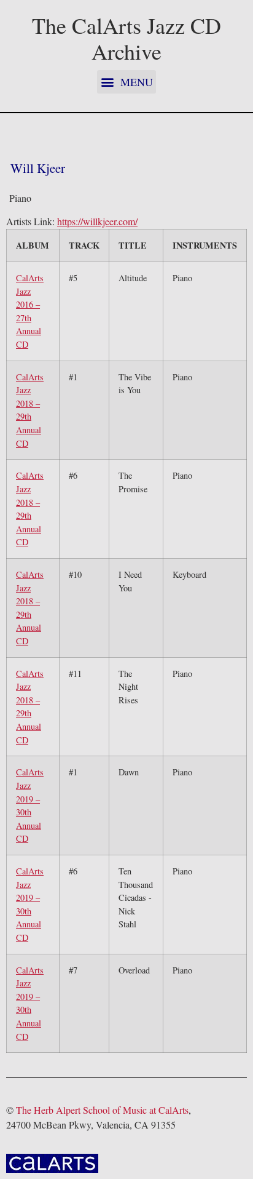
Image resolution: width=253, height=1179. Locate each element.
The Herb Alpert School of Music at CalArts (102, 1109)
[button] (126, 82)
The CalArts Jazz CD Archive (126, 38)
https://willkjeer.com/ (97, 221)
